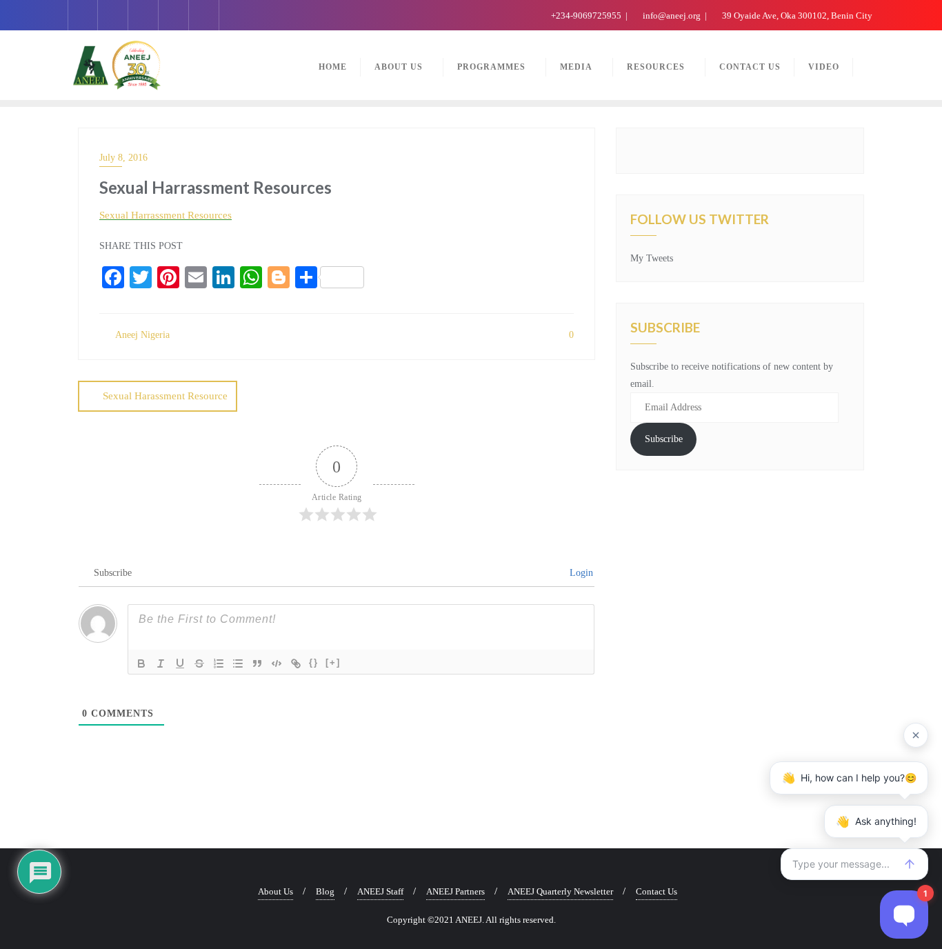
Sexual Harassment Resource (165, 395)
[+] (333, 662)
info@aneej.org (672, 15)
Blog (325, 891)
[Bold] (141, 663)
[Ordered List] (218, 663)
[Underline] (180, 663)
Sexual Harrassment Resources (165, 215)
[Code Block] (276, 663)
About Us (275, 891)
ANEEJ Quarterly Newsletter (560, 891)
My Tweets (651, 258)
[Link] (295, 663)
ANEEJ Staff (380, 891)
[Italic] (160, 663)
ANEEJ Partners (455, 891)
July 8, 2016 (123, 157)
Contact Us (656, 891)
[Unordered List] (238, 663)
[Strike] (199, 663)
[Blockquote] (257, 663)
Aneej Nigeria (141, 335)
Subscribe (664, 439)
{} (314, 662)
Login (580, 573)
